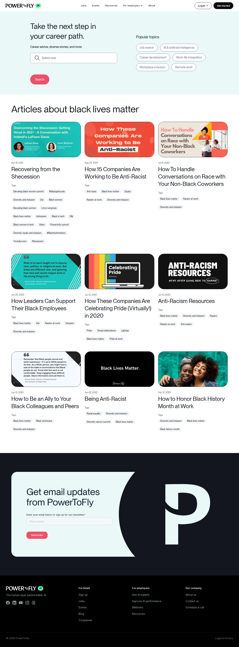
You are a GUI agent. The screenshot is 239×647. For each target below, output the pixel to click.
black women (55, 200)
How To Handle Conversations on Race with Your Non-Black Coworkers (191, 176)
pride (89, 330)
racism (213, 316)
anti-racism (186, 324)
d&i (71, 216)
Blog (81, 613)
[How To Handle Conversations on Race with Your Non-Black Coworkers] (192, 139)
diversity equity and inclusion (27, 233)
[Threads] (34, 603)
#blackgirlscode (57, 191)
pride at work (116, 339)
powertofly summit (59, 224)
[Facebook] (8, 603)
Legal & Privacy (224, 638)
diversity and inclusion (24, 200)
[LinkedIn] (14, 603)
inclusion (70, 323)
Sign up (83, 594)
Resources (111, 5)
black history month (169, 429)
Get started (223, 5)
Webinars (137, 607)
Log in (201, 5)
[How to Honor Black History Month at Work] (192, 368)
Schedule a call (195, 607)
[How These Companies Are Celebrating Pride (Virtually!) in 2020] (119, 271)
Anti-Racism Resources (186, 300)
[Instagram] (27, 603)
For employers (131, 5)
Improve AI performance (146, 601)
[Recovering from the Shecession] (46, 139)
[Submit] (39, 79)
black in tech (58, 216)
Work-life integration (189, 57)
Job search (147, 47)
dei (41, 200)
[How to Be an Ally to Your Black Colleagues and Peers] (46, 368)
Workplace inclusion (153, 67)
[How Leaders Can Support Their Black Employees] (46, 271)
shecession (37, 241)
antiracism (41, 216)
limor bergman (48, 208)
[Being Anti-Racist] (119, 368)
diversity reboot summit (98, 422)
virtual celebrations (106, 330)
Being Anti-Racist (105, 398)
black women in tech (23, 224)
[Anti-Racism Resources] (192, 271)
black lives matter (22, 216)
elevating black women (24, 208)
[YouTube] (21, 603)
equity (128, 191)
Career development (153, 57)
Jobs (83, 5)
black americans (44, 421)
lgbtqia (125, 330)
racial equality (94, 413)
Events (96, 5)
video (42, 224)
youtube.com (19, 241)
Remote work (184, 67)
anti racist (91, 191)
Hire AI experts (140, 594)
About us (191, 594)
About (151, 5)
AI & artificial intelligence (179, 47)
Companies (85, 620)
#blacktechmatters (56, 233)
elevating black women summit (28, 191)
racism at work (94, 200)
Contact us (192, 601)
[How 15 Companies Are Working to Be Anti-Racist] (119, 139)
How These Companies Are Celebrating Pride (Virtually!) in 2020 (118, 308)
